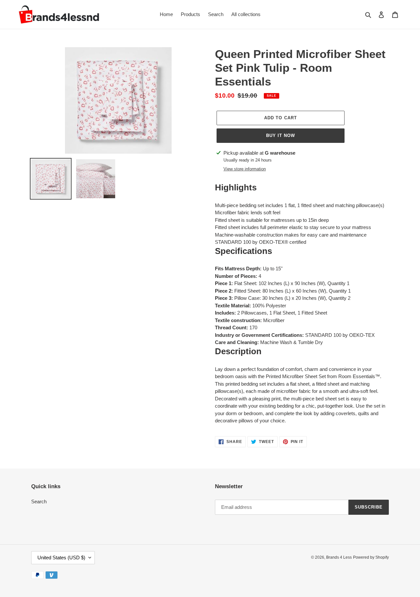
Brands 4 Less (339, 557)
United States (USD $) (61, 557)
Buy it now (280, 135)
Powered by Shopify (371, 557)
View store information (244, 168)
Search (39, 501)
